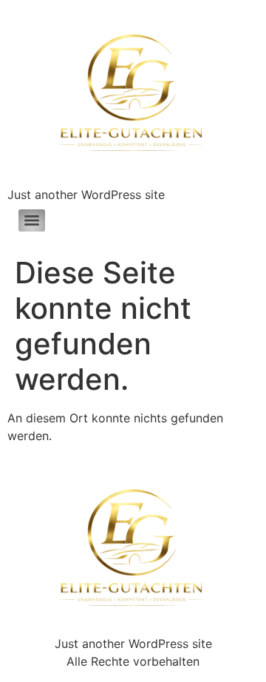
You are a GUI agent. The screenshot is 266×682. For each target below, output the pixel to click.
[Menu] (31, 220)
